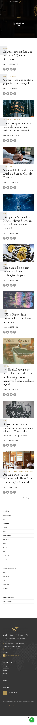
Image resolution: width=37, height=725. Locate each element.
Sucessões (6, 576)
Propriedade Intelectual (23, 471)
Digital (5, 76)
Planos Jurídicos (7, 601)
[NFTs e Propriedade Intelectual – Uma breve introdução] (18, 300)
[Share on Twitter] (7, 69)
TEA (4, 580)
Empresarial (7, 119)
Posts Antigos (26, 498)
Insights (5, 680)
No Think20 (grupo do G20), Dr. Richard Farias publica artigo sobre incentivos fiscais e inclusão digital (18, 377)
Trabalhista (18, 119)
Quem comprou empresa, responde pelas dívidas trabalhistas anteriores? (17, 126)
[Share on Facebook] (4, 69)
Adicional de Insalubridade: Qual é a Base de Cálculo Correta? (18, 173)
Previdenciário (7, 556)
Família (5, 48)
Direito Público (7, 535)
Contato (5, 677)
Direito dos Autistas (8, 597)
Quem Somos (6, 666)
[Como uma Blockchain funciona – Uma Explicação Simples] (18, 253)
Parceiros (5, 673)
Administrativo (7, 515)
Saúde (4, 572)
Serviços (5, 670)
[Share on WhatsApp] (14, 69)
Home (18, 17)
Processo (5, 564)
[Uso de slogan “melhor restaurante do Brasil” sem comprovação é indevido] (18, 460)
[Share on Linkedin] (11, 69)
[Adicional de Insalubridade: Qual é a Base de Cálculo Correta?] (18, 155)
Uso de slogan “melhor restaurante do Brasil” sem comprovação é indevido (18, 478)
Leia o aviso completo (25, 717)
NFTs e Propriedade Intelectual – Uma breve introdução (17, 318)
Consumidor (6, 523)
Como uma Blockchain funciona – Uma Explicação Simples (16, 271)
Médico (5, 547)
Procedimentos (7, 560)
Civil (4, 519)
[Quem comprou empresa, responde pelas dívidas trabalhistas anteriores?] (18, 108)
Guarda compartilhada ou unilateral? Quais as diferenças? (18, 55)
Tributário (5, 588)
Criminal (5, 527)
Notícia (13, 76)
